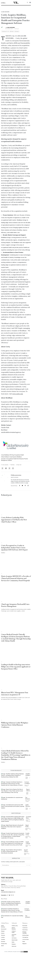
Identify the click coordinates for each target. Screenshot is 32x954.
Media (13, 942)
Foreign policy (4, 943)
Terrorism (3, 935)
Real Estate (24, 925)
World (23, 941)
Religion (3, 931)
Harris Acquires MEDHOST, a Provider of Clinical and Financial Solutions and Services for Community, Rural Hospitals (16, 578)
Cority (2, 454)
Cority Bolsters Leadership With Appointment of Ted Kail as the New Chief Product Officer (14, 519)
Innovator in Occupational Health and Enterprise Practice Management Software (14, 459)
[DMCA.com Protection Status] (24, 951)
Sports (2, 945)
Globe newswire (16, 475)
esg (13, 454)
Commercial (24, 927)
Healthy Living (15, 925)
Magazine (24, 943)
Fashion (2, 933)
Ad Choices (14, 938)
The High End (25, 937)
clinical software (5, 456)
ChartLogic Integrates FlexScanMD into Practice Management (15, 605)
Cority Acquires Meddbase (15, 456)
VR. (16, 3)
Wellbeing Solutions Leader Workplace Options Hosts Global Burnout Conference (14, 725)
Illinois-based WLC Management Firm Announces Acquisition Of (14, 693)
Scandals (3, 939)
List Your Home (25, 939)
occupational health (19, 454)
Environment (3, 929)
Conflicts (3, 937)
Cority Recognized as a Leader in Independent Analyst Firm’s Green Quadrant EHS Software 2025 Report (14, 547)
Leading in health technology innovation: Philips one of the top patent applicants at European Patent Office (15, 666)
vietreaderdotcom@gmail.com (8, 892)
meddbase (6, 454)
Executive (3, 941)
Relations (14, 944)
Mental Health (14, 940)
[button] (3, 2)
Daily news (14, 946)
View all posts (14, 485)
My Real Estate (25, 935)
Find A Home (25, 929)
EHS (11, 454)
